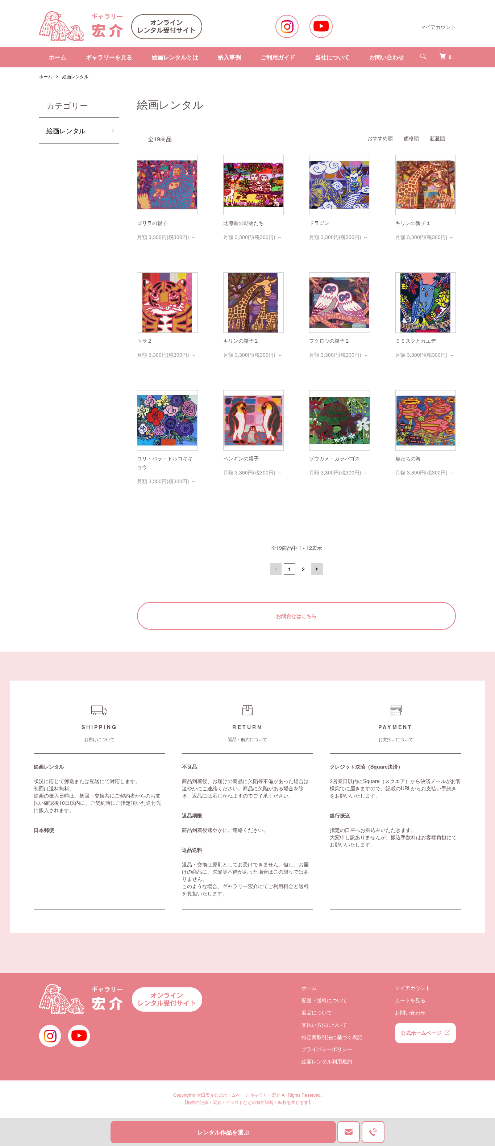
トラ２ (144, 340)
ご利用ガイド (278, 57)
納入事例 (229, 57)
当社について (332, 57)
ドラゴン (319, 222)
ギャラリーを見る (109, 57)
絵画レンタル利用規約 (326, 1061)
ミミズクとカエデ (415, 340)
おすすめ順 (380, 138)
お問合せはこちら (296, 615)
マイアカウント (438, 26)
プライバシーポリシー (326, 1049)
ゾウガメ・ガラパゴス (334, 458)
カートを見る (410, 1000)
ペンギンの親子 (241, 458)
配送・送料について (324, 1000)
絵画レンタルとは (175, 57)
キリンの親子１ (413, 222)
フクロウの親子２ (329, 340)
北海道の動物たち (243, 222)
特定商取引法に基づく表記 (331, 1037)
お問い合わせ (386, 57)
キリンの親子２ (241, 340)
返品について (316, 1012)
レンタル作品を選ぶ (223, 1132)
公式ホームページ (421, 1032)
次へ (317, 569)
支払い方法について (324, 1024)
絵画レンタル (75, 76)
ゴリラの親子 (152, 222)
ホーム (57, 57)
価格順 (411, 138)
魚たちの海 (408, 458)
